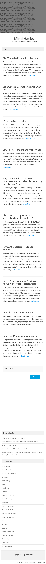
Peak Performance (8, 517)
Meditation (5, 502)
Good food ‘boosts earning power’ (20, 336)
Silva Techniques (7, 535)
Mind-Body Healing (8, 510)
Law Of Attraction (8, 495)
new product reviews (9, 513)
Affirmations (6, 466)
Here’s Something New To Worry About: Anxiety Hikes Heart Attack (20, 282)
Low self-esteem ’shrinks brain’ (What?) (22, 149)
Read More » (32, 75)
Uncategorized (7, 546)
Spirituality (5, 539)
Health (4, 484)
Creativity (5, 477)
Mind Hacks (24, 38)
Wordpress (41, 562)
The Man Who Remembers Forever (20, 58)
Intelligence (5, 488)
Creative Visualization (9, 473)
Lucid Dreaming (7, 499)
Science (4, 528)
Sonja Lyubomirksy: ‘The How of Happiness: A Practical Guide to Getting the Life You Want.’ (22, 181)
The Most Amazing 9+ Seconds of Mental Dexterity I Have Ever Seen (20, 216)
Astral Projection (7, 470)
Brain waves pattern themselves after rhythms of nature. (20, 441)
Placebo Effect (7, 521)
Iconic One (20, 562)
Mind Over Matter (8, 506)
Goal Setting (6, 481)
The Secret (5, 542)
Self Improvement (8, 531)
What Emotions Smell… (15, 121)
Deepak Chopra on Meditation (18, 312)
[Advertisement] (23, 405)
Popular (4, 524)
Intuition (5, 491)
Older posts (9, 368)
